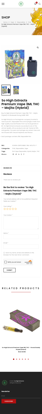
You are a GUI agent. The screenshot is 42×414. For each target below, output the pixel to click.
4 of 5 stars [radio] (13, 209)
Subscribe (9, 401)
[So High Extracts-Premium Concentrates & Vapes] (21, 4)
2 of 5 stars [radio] (7, 209)
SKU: (2, 145)
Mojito (34, 151)
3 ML (13, 148)
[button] (38, 47)
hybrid (29, 151)
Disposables (20, 148)
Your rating (8, 206)
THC (38, 151)
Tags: (3, 151)
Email (6, 243)
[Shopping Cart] (35, 4)
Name (6, 233)
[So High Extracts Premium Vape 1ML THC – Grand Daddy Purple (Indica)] (21, 321)
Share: (4, 154)
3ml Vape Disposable (19, 151)
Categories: (5, 148)
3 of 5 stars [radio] (10, 209)
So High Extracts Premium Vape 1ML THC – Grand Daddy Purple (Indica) (21, 348)
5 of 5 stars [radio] (15, 209)
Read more (22, 352)
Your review (8, 215)
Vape (26, 148)
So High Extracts (19, 381)
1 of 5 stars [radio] (5, 209)
